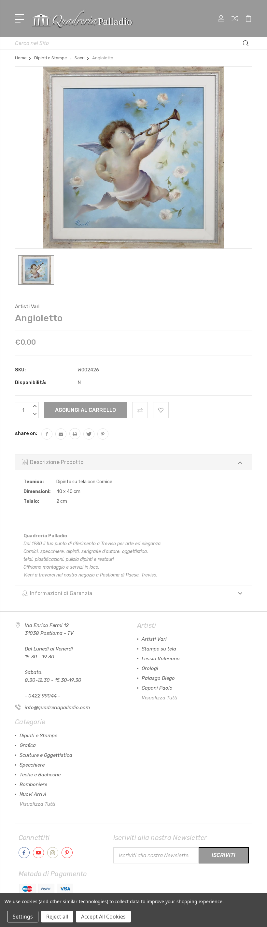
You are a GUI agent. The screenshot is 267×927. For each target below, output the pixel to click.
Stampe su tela (159, 649)
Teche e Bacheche (40, 775)
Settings (23, 916)
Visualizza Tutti (159, 698)
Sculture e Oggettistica (46, 755)
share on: (26, 433)
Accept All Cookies (103, 916)
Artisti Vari (154, 639)
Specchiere (32, 765)
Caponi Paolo (157, 688)
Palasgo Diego (158, 678)
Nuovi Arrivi (33, 794)
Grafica (28, 745)
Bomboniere (33, 784)
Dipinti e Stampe (38, 736)
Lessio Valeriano (161, 659)
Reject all (57, 916)
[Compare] (234, 22)
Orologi (150, 668)
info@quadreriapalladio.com (57, 707)
